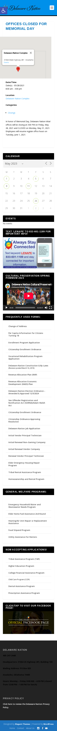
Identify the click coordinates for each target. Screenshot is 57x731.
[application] (28, 295)
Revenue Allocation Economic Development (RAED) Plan (22, 382)
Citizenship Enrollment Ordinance (24, 349)
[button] (3, 10)
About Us (30, 728)
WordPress (48, 724)
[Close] (31, 53)
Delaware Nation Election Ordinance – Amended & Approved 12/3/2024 (26, 392)
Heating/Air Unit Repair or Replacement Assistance (27, 522)
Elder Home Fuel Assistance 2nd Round (27, 513)
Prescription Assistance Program (24, 593)
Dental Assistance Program (21, 586)
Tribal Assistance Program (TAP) (24, 559)
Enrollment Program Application (24, 342)
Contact (20, 728)
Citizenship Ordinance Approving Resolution (24, 420)
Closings (11, 112)
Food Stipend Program (19, 530)
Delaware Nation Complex (17, 98)
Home (12, 728)
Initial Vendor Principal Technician (25, 435)
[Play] (6, 307)
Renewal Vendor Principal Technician (26, 456)
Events (6, 62)
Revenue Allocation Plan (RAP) (22, 374)
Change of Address (17, 326)
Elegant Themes (22, 724)
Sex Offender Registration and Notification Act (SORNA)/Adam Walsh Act (26, 403)
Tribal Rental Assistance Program (25, 472)
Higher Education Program (21, 566)
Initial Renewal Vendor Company (24, 449)
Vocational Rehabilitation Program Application (25, 357)
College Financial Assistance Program (26, 572)
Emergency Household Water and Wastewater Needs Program (24, 505)
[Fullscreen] (50, 307)
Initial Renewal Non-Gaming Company (27, 442)
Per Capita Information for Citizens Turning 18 (25, 334)
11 (28, 186)
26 (36, 200)
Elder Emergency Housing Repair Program (24, 464)
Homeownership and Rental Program (26, 479)
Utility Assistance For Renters (22, 537)
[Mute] (46, 307)
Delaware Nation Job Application (24, 428)
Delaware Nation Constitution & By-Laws (28, 365)
